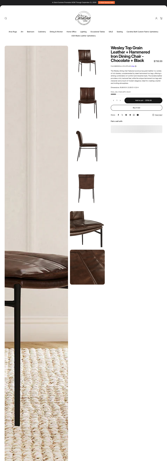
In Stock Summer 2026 (106, 2)
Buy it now (136, 108)
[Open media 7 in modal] (87, 267)
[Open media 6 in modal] (87, 229)
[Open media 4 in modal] (87, 147)
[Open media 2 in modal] (87, 64)
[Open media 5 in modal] (87, 189)
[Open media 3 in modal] (87, 104)
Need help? (158, 115)
